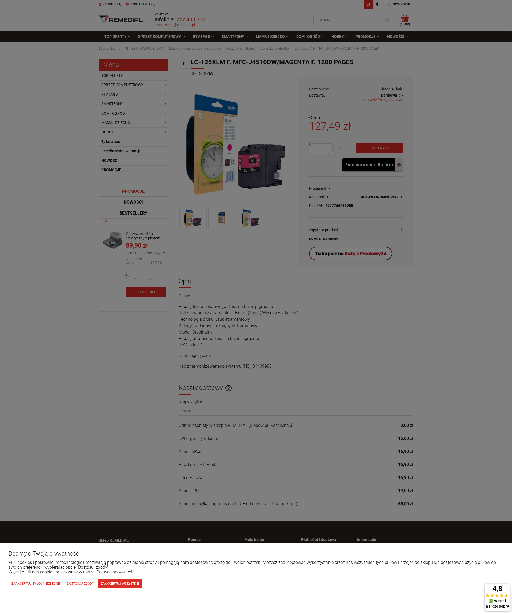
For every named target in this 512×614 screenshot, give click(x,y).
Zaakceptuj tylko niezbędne (35, 583)
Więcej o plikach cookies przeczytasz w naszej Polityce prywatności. (73, 572)
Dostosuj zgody (80, 583)
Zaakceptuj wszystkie (120, 583)
